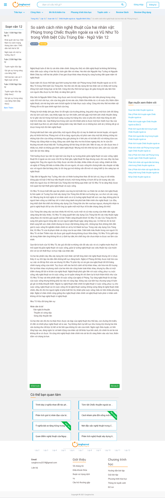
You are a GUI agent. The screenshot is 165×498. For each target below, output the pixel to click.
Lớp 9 (98, 450)
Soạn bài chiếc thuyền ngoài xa (140, 110)
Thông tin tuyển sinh (117, 483)
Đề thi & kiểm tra (57, 12)
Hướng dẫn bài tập (116, 470)
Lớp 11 (117, 450)
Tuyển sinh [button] (102, 12)
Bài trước (36, 386)
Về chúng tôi (78, 466)
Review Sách (122, 12)
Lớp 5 (63, 450)
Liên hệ (34, 468)
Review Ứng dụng (142, 12)
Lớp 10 (107, 450)
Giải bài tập (113, 475)
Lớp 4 (54, 450)
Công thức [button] (36, 12)
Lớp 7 (81, 450)
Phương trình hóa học (81, 12)
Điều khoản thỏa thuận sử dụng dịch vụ (81, 474)
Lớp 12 (127, 450)
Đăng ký (152, 4)
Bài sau (114, 386)
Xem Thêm (8, 108)
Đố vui (111, 487)
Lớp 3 (46, 450)
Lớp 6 (72, 450)
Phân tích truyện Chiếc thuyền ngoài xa (143, 143)
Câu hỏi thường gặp (81, 482)
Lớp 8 (90, 450)
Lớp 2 (37, 450)
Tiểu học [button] (18, 12)
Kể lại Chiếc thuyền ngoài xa (139, 177)
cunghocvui (22, 5)
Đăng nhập (138, 4)
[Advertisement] (14, 150)
